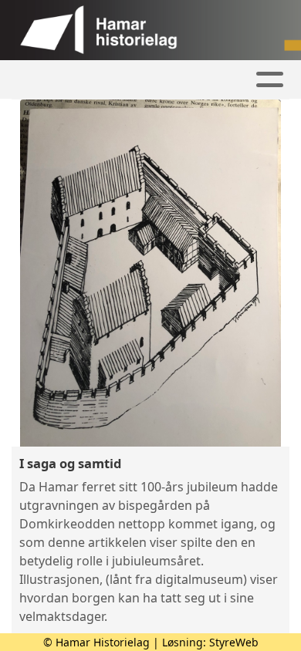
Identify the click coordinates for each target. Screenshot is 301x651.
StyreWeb (234, 642)
